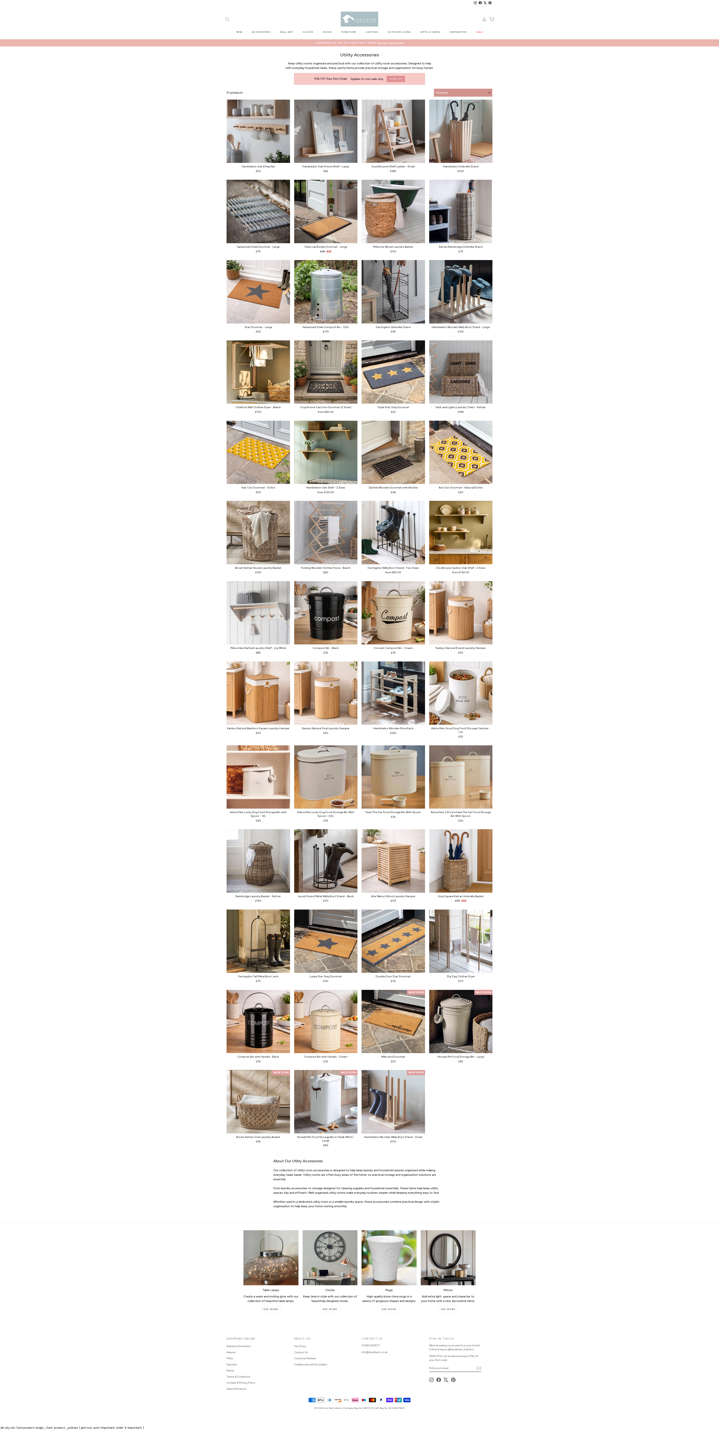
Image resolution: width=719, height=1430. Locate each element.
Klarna (230, 1370)
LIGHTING (372, 32)
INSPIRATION (458, 32)
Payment (232, 1364)
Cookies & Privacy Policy (241, 1382)
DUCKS (327, 32)
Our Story (300, 1346)
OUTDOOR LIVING (399, 32)
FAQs (230, 1358)
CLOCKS (308, 32)
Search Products (237, 1388)
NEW (239, 32)
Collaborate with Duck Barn (310, 1364)
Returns (231, 1352)
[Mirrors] (448, 1257)
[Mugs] (389, 1257)
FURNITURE (349, 32)
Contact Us (301, 1352)
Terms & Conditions (238, 1376)
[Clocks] (330, 1257)
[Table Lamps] (270, 1257)
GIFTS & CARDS (430, 32)
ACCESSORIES (261, 32)
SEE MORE (270, 1309)
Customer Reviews (305, 1358)
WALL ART (286, 32)
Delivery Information (239, 1346)
